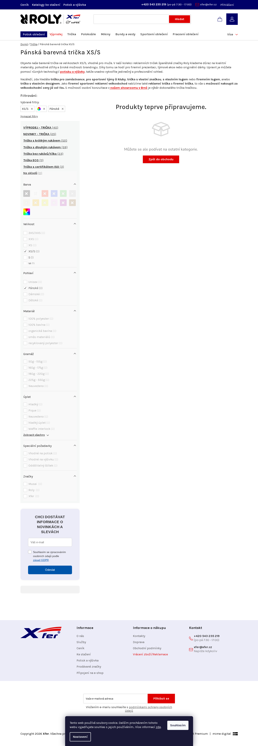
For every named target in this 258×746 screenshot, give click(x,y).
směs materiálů (41, 337)
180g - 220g (38, 373)
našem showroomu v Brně (128, 88)
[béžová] (26, 202)
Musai (34, 484)
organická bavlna (41, 331)
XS (32, 245)
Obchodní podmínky (147, 648)
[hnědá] (72, 202)
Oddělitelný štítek (42, 465)
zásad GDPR (41, 560)
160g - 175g (37, 367)
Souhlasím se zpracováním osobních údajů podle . (49, 556)
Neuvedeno (37, 386)
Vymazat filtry (29, 116)
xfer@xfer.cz (208, 4)
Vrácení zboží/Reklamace (150, 654)
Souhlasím (178, 725)
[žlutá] (45, 202)
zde (158, 727)
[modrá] (54, 193)
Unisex (34, 282)
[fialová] (63, 202)
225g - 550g (38, 380)
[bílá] (35, 193)
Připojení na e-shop (90, 673)
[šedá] (72, 193)
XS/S (33, 251)
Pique (34, 410)
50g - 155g (37, 361)
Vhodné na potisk (42, 453)
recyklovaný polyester (44, 343)
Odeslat (50, 569)
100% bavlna (38, 325)
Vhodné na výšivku (42, 459)
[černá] (26, 193)
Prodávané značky (89, 666)
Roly (33, 490)
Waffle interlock (41, 429)
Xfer (33, 496)
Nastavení (80, 737)
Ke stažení (84, 654)
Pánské (35, 288)
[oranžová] (35, 202)
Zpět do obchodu (161, 159)
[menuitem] (33, 34)
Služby (81, 642)
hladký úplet (38, 422)
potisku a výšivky (72, 71)
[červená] (45, 193)
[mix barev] (26, 211)
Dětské (34, 300)
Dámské (35, 294)
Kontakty (139, 636)
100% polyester (40, 318)
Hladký (34, 404)
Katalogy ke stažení (46, 5)
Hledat (179, 19)
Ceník (24, 5)
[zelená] (63, 193)
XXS (32, 239)
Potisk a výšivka (74, 5)
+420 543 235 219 (154, 4)
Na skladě (32, 173)
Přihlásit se (161, 698)
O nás (80, 636)
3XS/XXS (36, 233)
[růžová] (54, 202)
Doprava (138, 642)
